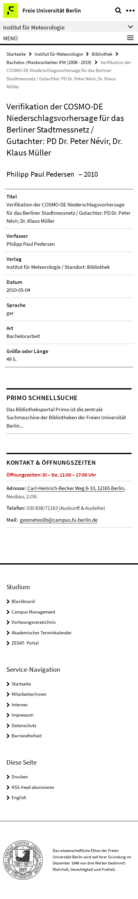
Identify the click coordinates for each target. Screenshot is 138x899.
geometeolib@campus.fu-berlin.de (59, 519)
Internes (20, 705)
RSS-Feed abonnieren (33, 787)
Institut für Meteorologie (59, 54)
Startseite (16, 54)
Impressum (22, 715)
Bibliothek (102, 54)
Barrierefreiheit (27, 736)
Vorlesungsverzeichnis (34, 622)
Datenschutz (24, 725)
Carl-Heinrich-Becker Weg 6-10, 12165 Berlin (75, 488)
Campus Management (33, 612)
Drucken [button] (20, 777)
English (19, 797)
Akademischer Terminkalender (42, 633)
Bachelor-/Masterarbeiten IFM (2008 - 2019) (48, 62)
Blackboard (23, 601)
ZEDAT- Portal (25, 643)
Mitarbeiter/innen (29, 694)
